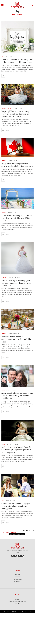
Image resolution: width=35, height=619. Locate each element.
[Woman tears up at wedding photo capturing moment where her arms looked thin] (17, 258)
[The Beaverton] (17, 5)
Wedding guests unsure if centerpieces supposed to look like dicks (16, 339)
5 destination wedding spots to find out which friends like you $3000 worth (16, 218)
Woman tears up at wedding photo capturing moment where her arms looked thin (16, 283)
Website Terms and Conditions (17, 577)
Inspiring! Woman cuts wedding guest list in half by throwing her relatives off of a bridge (15, 114)
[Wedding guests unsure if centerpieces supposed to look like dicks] (17, 319)
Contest (17, 574)
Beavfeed (4, 108)
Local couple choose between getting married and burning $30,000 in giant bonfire (17, 395)
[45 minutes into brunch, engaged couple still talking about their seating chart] (17, 485)
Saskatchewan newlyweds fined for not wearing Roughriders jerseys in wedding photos (16, 450)
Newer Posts (27, 530)
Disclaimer (18, 576)
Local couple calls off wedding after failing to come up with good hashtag (17, 60)
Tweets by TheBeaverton (10, 532)
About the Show (17, 598)
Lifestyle (10, 108)
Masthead (17, 599)
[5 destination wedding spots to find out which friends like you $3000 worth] (17, 198)
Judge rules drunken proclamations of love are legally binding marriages (17, 164)
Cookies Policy (17, 579)
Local (3, 56)
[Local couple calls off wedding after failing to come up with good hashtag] (17, 37)
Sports (3, 444)
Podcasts (17, 603)
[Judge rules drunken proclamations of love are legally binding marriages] (17, 147)
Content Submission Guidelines (17, 601)
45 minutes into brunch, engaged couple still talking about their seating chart (15, 506)
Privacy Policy (17, 581)
